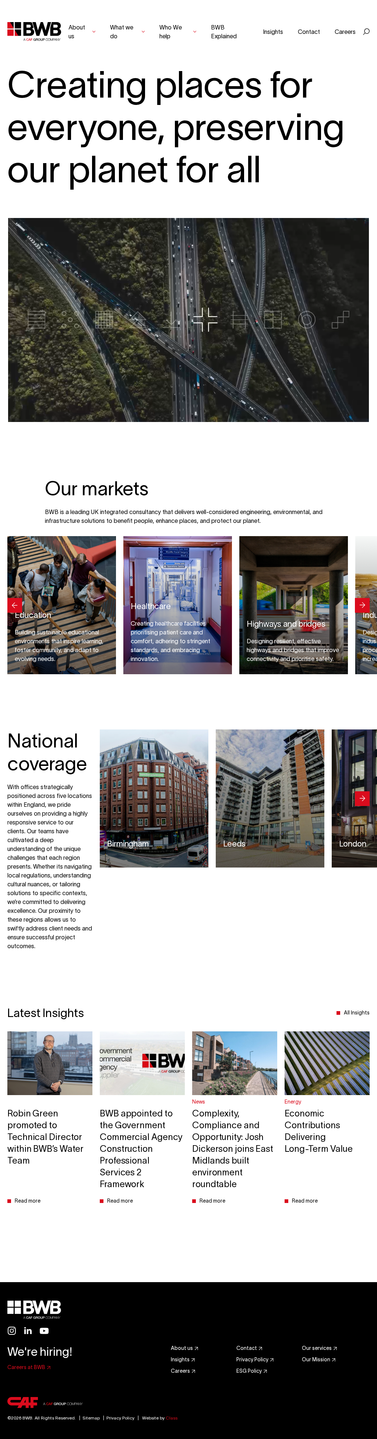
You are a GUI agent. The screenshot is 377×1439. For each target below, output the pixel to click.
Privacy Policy (120, 1417)
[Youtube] (44, 1330)
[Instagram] (11, 1330)
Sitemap (88, 1417)
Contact (309, 31)
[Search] (366, 31)
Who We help (170, 31)
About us (76, 31)
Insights (273, 31)
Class (171, 1417)
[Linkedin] (28, 1330)
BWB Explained (224, 31)
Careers (345, 31)
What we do (121, 31)
